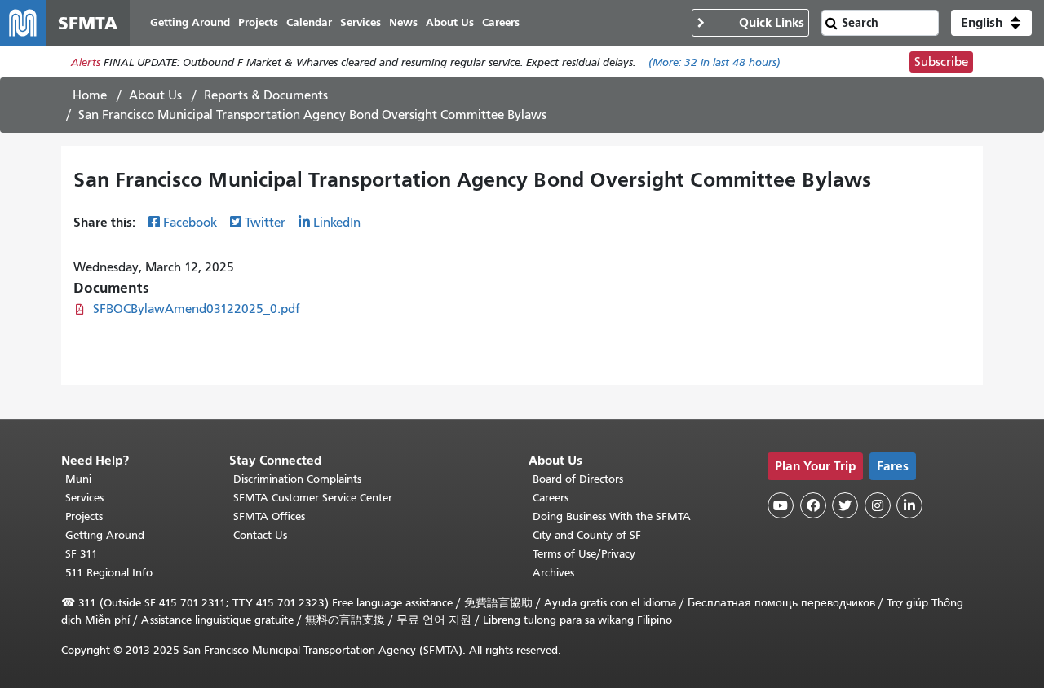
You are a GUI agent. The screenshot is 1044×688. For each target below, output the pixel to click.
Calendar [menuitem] (309, 22)
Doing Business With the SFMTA (612, 516)
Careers (550, 498)
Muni (78, 479)
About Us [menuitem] (450, 22)
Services (84, 498)
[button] (991, 23)
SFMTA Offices (269, 516)
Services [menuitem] (360, 22)
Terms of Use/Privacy (584, 554)
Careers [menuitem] (501, 22)
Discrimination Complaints (297, 479)
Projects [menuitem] (258, 22)
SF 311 (81, 554)
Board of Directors (578, 479)
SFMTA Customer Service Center (312, 498)
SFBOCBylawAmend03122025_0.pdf (196, 309)
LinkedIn (337, 222)
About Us (155, 95)
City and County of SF (587, 535)
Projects (84, 516)
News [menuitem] (403, 22)
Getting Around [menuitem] (190, 22)
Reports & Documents (266, 95)
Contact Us (260, 535)
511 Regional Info (109, 573)
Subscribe (941, 62)
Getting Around (104, 535)
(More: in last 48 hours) (714, 62)
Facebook (190, 222)
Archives (553, 573)
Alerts (85, 62)
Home (90, 95)
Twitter (265, 222)
